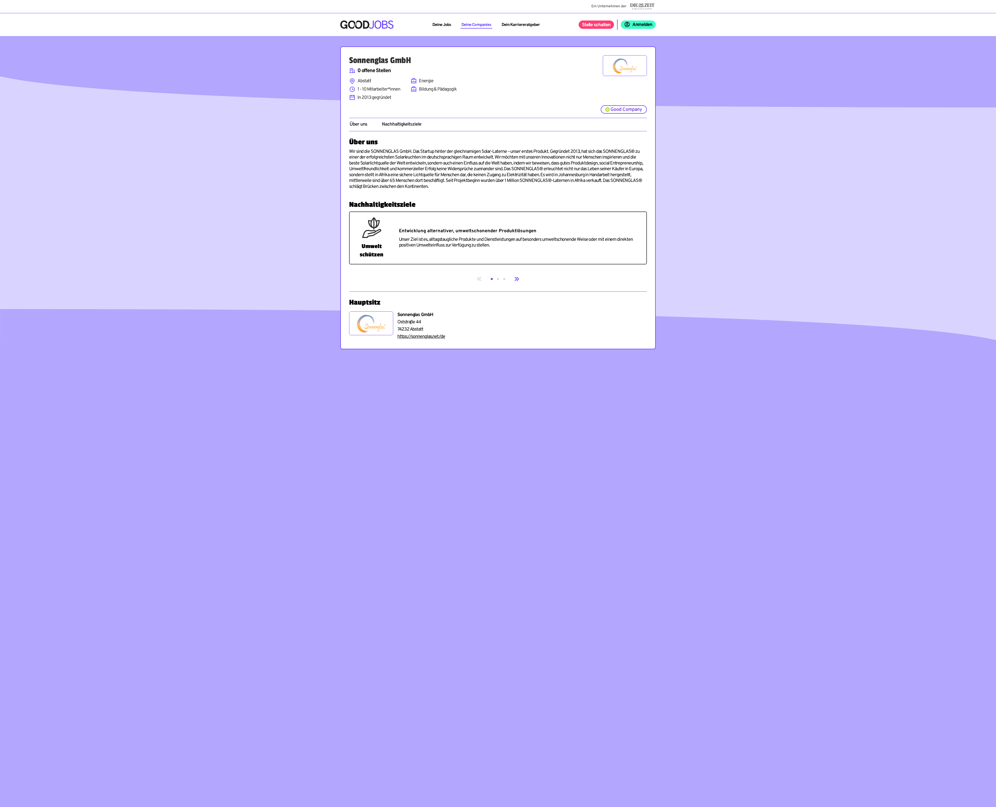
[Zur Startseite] (366, 24)
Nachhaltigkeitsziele (401, 124)
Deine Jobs (441, 25)
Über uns (358, 124)
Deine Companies (476, 25)
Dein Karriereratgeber (521, 25)
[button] (492, 279)
